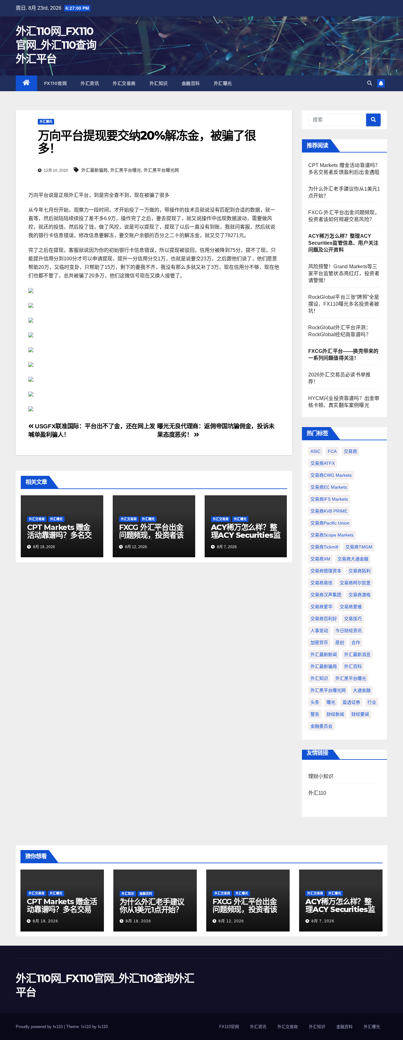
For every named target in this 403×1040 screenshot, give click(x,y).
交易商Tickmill (324, 546)
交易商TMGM (358, 546)
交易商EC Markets (328, 487)
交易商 (350, 451)
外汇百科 (353, 666)
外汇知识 (159, 83)
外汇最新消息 (357, 654)
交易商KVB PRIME (328, 511)
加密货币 (319, 642)
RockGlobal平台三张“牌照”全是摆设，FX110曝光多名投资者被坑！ (343, 304)
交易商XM (320, 558)
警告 (314, 714)
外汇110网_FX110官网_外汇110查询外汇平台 (56, 45)
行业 (371, 702)
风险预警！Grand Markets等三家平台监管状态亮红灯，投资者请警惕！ (344, 273)
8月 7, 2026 (322, 921)
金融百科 (191, 83)
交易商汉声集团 (325, 594)
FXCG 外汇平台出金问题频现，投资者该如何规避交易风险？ (151, 535)
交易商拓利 (360, 570)
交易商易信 (321, 582)
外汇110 (317, 793)
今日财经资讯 (348, 630)
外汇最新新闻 (323, 654)
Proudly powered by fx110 (40, 1026)
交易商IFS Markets (329, 499)
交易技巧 (353, 618)
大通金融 (362, 690)
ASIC (315, 451)
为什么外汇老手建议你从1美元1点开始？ (152, 905)
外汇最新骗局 (94, 170)
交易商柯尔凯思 (355, 582)
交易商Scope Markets (332, 534)
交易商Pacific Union (329, 523)
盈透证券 (351, 702)
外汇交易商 (124, 83)
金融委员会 (321, 726)
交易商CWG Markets (331, 475)
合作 (355, 642)
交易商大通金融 (353, 558)
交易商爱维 (351, 606)
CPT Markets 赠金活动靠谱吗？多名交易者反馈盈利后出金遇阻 (59, 539)
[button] (369, 83)
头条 (314, 702)
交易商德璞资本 (325, 570)
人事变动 (319, 630)
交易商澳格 (360, 594)
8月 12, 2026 (231, 921)
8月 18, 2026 (45, 921)
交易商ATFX (322, 463)
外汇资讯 (90, 83)
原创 (339, 642)
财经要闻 (360, 714)
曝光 (330, 702)
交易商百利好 (323, 618)
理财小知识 (321, 776)
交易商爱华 (321, 606)
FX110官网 (55, 83)
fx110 (103, 1026)
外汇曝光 (223, 83)
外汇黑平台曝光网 (161, 170)
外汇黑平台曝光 (125, 170)
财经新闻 (335, 714)
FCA (332, 451)
